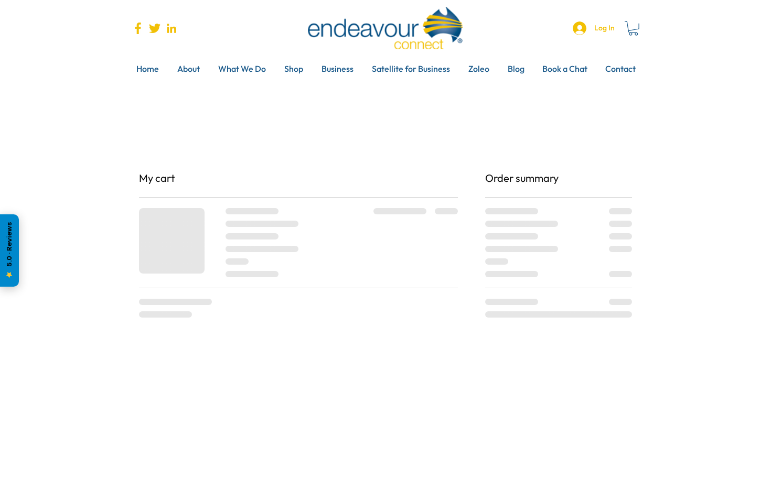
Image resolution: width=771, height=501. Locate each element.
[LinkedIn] (171, 28)
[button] (633, 28)
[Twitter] (154, 28)
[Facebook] (138, 28)
